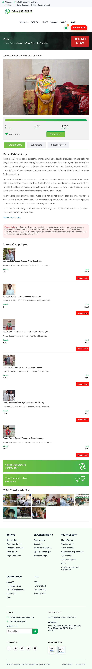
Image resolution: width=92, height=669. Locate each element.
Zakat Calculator (23, 5)
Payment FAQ (40, 586)
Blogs (63, 563)
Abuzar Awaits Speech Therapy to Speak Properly (23, 438)
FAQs (36, 582)
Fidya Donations (14, 555)
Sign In (33, 5)
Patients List (39, 540)
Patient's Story (14, 145)
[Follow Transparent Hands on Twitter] (22, 648)
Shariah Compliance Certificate (70, 568)
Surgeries (38, 544)
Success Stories (68, 559)
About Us (11, 582)
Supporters (36, 144)
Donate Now (79, 28)
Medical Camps (40, 555)
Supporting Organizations (72, 552)
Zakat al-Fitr (12, 552)
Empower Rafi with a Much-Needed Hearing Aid (22, 296)
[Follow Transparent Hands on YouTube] (34, 648)
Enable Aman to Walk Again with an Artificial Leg (22, 367)
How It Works (67, 540)
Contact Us (11, 593)
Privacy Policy (40, 590)
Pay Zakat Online (14, 544)
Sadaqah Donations (15, 548)
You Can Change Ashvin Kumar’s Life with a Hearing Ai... (26, 332)
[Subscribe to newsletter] (35, 631)
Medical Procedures (42, 548)
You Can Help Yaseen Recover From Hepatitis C (22, 261)
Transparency (67, 544)
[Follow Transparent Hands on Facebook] (9, 648)
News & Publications (15, 590)
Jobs (9, 597)
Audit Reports (67, 548)
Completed (55, 134)
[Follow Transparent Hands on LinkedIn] (28, 648)
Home (5, 43)
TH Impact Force (14, 586)
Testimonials (66, 555)
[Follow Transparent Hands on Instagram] (15, 648)
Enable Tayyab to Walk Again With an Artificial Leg (23, 403)
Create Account (44, 5)
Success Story (58, 144)
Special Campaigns (42, 552)
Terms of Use (40, 593)
